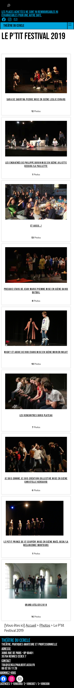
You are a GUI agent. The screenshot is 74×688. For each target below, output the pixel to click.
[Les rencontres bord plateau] (36, 408)
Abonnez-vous (8, 673)
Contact (6, 661)
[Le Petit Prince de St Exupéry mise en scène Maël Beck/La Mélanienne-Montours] (36, 534)
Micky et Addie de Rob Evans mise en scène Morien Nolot (36, 352)
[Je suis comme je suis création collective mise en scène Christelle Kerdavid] (36, 471)
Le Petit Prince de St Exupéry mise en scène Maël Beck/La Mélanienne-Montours (36, 543)
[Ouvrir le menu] (70, 24)
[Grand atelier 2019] (36, 597)
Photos (44, 625)
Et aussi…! (36, 225)
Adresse (6, 649)
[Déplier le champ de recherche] (9, 5)
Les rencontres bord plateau (36, 415)
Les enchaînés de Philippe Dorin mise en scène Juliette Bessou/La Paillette (36, 164)
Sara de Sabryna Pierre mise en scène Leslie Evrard (36, 99)
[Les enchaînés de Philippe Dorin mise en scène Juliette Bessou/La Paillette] (36, 155)
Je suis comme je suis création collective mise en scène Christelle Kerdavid (36, 480)
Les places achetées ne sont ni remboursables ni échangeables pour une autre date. (30, 13)
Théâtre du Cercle (13, 26)
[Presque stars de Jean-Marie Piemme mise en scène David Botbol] (36, 281)
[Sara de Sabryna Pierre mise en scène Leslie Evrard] (36, 92)
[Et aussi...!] (36, 218)
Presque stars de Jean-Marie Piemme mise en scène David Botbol (36, 290)
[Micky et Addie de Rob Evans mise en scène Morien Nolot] (36, 344)
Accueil (31, 625)
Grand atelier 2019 (36, 604)
